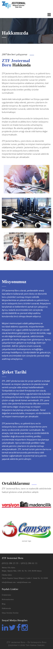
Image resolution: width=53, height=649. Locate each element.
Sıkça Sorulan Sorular (10, 613)
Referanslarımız (8, 599)
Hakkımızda (6, 608)
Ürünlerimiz (6, 595)
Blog (3, 604)
